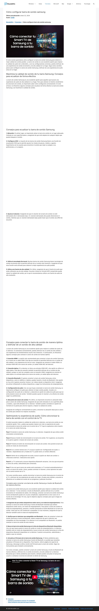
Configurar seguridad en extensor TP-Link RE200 (21, 600)
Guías (40, 4)
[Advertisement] (35, 101)
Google (69, 4)
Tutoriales (47, 4)
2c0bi (12, 17)
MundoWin (9, 22)
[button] (94, 4)
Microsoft (56, 4)
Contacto (64, 608)
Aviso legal (57, 608)
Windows (31, 4)
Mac (63, 4)
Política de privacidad (87, 608)
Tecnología (87, 4)
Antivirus (78, 4)
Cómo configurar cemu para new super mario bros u (22, 602)
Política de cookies (73, 608)
